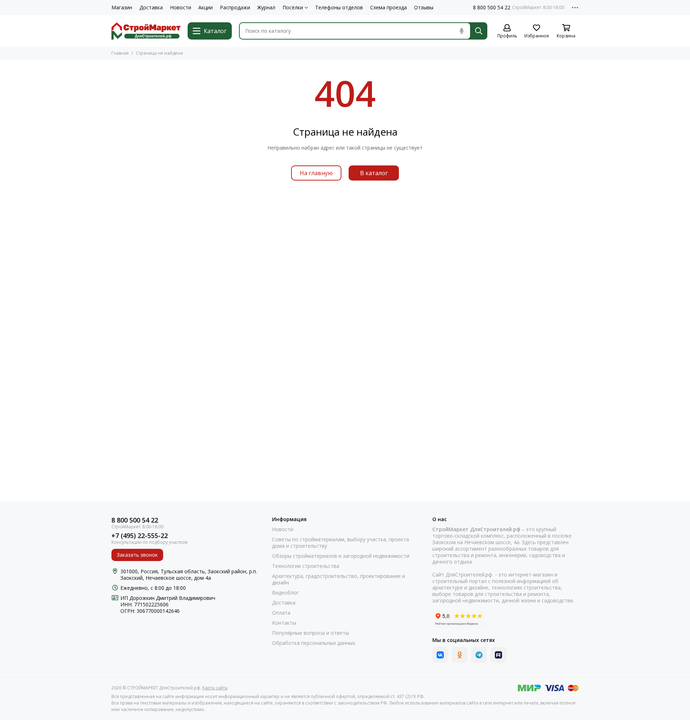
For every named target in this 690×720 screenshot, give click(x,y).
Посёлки (292, 7)
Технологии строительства (305, 566)
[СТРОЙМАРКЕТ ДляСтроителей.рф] (145, 31)
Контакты (284, 623)
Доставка (151, 7)
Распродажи (235, 7)
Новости (180, 7)
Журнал (266, 7)
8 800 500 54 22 (491, 7)
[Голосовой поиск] (461, 31)
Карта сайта (214, 688)
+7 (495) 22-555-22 (139, 536)
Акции (205, 7)
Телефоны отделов (339, 7)
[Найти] (478, 31)
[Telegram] (479, 655)
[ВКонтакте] (440, 655)
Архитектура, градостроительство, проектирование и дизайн (338, 579)
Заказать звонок (137, 554)
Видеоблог (285, 592)
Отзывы (423, 7)
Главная (120, 53)
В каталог (374, 173)
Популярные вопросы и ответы (310, 633)
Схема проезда (388, 7)
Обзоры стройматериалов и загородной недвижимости (340, 556)
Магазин (121, 7)
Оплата (281, 613)
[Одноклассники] (460, 655)
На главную (316, 173)
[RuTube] (498, 655)
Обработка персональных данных (313, 643)
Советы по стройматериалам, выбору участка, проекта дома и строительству (340, 542)
